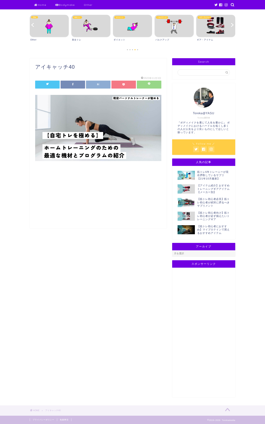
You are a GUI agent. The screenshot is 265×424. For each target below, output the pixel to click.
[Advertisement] (98, 197)
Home (42, 5)
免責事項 (64, 420)
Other (88, 5)
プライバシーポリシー (43, 420)
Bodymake (67, 5)
